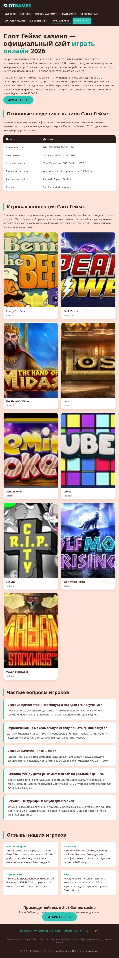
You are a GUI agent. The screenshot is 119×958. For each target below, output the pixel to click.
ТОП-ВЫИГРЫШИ (38, 20)
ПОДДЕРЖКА (69, 13)
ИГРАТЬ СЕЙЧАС (18, 100)
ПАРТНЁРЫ (26, 13)
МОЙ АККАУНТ (61, 20)
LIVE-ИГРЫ (10, 13)
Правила (25, 930)
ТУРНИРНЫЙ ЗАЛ (89, 13)
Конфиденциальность (47, 930)
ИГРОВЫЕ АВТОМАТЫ (46, 13)
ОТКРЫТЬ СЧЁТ (82, 20)
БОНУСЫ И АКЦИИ (15, 20)
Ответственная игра (76, 930)
